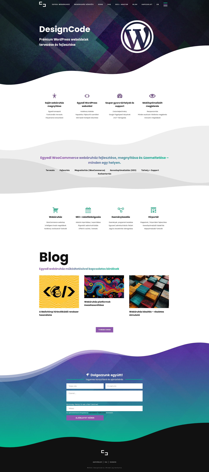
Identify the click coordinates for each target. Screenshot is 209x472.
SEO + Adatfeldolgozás (88, 217)
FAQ (109, 4)
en (158, 4)
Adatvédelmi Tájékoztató (97, 413)
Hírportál (153, 217)
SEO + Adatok (121, 4)
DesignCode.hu (42, 4)
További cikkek (104, 330)
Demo (100, 4)
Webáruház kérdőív (84, 4)
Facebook (113, 462)
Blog (135, 4)
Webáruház (55, 217)
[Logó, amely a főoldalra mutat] (104, 452)
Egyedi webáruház (61, 4)
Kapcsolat (147, 4)
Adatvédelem (97, 462)
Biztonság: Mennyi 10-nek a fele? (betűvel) (82, 404)
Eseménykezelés (121, 217)
